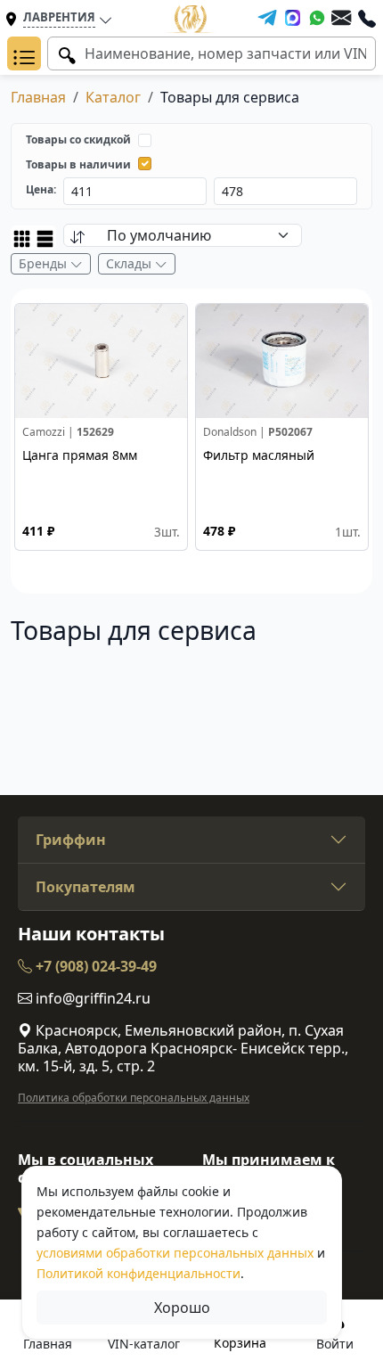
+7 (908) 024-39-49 (94, 966)
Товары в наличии (78, 164)
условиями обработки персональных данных (175, 1252)
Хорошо (182, 1307)
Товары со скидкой (78, 139)
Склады (130, 263)
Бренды (44, 263)
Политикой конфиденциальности (138, 1273)
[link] (101, 427)
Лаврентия (59, 17)
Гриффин (71, 839)
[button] (24, 53)
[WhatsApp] (317, 18)
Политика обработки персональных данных (133, 1097)
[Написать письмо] (341, 18)
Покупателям (85, 887)
